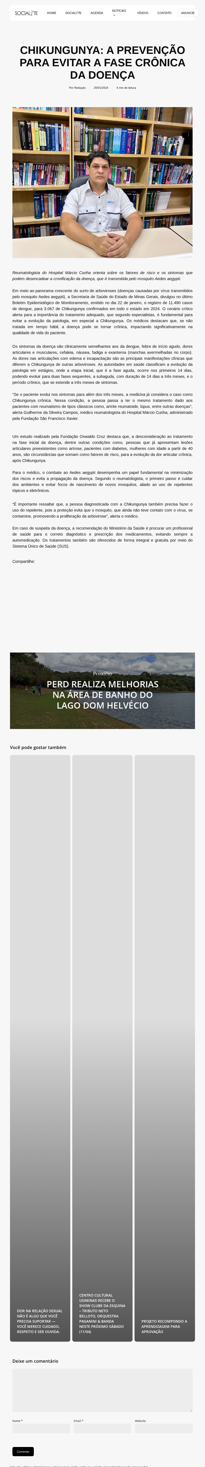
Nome (17, 1421)
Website (140, 1421)
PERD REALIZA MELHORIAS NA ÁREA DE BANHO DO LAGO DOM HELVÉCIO (102, 691)
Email (78, 1421)
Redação (80, 87)
